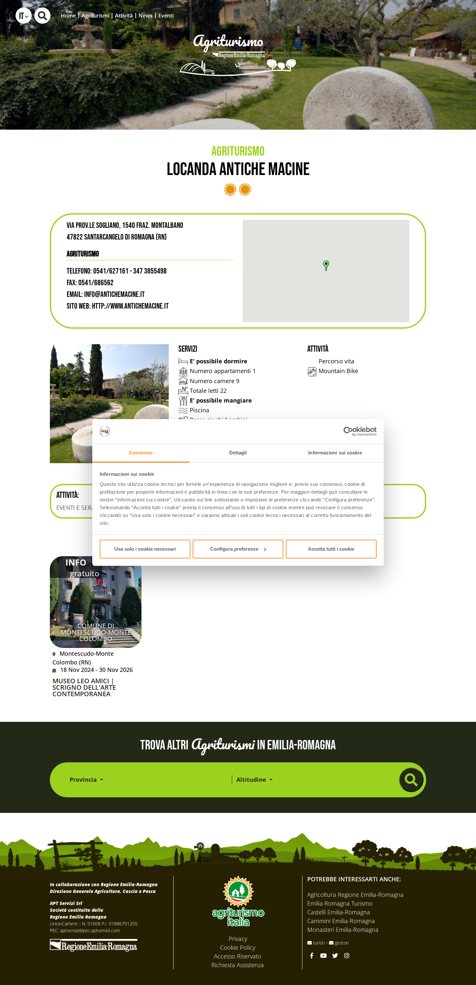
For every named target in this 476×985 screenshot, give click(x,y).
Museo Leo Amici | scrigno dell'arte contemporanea (84, 687)
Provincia (84, 779)
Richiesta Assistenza (237, 965)
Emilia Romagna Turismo (340, 903)
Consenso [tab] (141, 452)
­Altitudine (252, 779)
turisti (319, 943)
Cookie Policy (237, 947)
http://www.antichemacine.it (130, 306)
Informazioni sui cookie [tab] (335, 452)
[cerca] (411, 780)
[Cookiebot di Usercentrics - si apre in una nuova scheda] (348, 431)
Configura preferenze (234, 549)
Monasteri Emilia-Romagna (343, 929)
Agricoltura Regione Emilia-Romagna (355, 894)
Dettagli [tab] (238, 452)
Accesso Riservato (237, 956)
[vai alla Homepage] (238, 46)
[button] (24, 15)
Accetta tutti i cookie (331, 549)
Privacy (238, 939)
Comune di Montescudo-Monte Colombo (96, 632)
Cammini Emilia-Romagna (341, 921)
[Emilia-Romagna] (93, 944)
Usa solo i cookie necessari (145, 549)
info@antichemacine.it (114, 294)
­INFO (75, 562)
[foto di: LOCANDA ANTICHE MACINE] (109, 403)
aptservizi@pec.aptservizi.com (90, 930)
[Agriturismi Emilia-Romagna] (423, 15)
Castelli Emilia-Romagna (338, 912)
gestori (341, 943)
